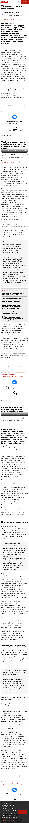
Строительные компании (18, 782)
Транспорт (4, 375)
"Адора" (7, 514)
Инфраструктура (21, 373)
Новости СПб (12, 375)
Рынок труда (20, 784)
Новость (7, 373)
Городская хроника (19, 377)
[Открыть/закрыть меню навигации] (16, 2)
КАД (13, 373)
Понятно (23, 812)
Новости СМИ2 (6, 135)
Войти (25, 2)
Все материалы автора (8, 19)
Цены (13, 784)
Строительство (6, 784)
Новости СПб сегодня (7, 377)
